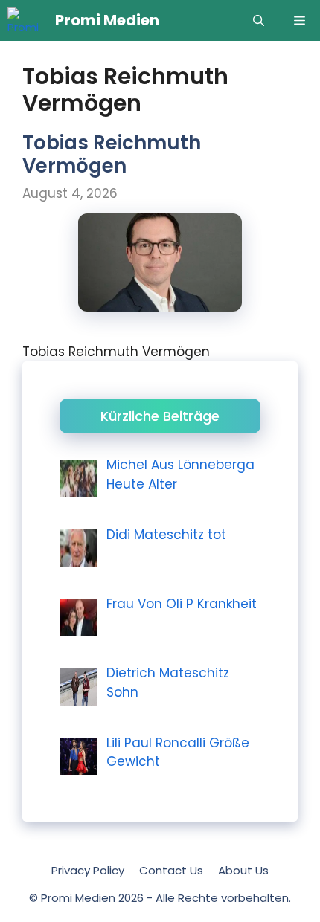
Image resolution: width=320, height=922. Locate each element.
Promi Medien (107, 20)
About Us (243, 870)
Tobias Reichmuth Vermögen (111, 154)
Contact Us (171, 870)
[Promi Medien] (27, 20)
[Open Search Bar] (258, 20)
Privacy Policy (87, 870)
